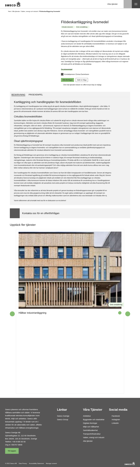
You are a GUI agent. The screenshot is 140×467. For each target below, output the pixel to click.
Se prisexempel (66, 69)
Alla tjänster (16, 11)
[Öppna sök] (128, 4)
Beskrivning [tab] (18, 95)
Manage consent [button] (51, 463)
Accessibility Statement (36, 463)
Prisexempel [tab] (36, 95)
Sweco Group (62, 420)
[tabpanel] (70, 151)
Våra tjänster (112, 4)
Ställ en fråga (82, 80)
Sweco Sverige (63, 416)
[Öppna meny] (136, 4)
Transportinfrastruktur (92, 434)
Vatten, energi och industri (29, 11)
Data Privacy (23, 463)
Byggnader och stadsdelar (93, 420)
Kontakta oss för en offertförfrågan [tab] (40, 213)
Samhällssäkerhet (90, 430)
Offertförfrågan (67, 80)
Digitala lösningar (90, 423)
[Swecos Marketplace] (12, 4)
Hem (9, 11)
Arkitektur (87, 416)
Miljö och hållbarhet (91, 427)
